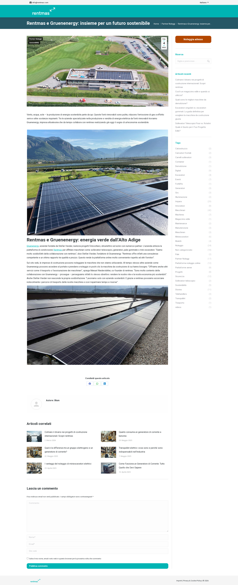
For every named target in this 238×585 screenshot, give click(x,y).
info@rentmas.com (40, 3)
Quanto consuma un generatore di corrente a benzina (140, 434)
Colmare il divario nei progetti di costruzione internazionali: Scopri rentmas (66, 434)
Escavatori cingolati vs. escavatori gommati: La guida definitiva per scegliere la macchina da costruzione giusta (192, 113)
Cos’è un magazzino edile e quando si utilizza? (192, 93)
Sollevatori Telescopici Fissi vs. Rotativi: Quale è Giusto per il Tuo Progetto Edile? (193, 127)
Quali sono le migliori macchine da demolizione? (190, 101)
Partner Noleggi (35, 39)
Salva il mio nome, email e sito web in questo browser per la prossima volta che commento (65, 559)
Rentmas (57, 250)
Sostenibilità (34, 43)
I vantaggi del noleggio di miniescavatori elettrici (68, 463)
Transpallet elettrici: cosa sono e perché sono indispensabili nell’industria (141, 450)
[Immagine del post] (34, 436)
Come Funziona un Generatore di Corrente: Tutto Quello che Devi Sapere (142, 465)
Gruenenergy (33, 246)
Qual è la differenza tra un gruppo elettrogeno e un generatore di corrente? (69, 450)
